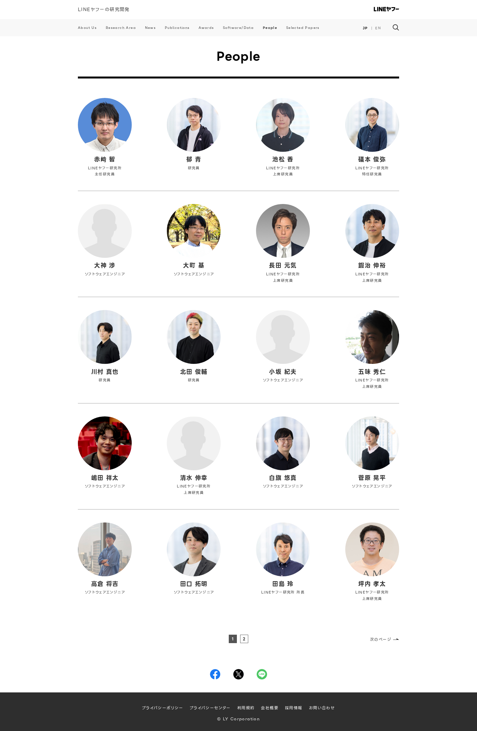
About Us (87, 27)
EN (378, 28)
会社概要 (269, 708)
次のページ (380, 639)
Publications (177, 27)
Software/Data (238, 27)
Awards (206, 27)
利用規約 (246, 708)
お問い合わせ (322, 708)
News (150, 27)
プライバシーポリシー (162, 708)
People (270, 27)
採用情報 (293, 708)
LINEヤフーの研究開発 (104, 9)
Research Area (121, 27)
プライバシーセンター (210, 708)
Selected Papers (303, 27)
